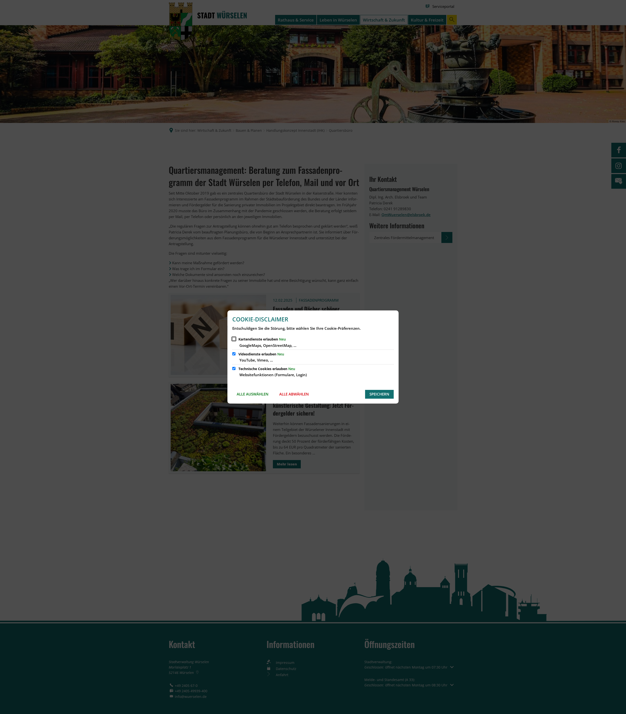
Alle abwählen (294, 394)
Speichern (379, 394)
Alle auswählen (252, 394)
